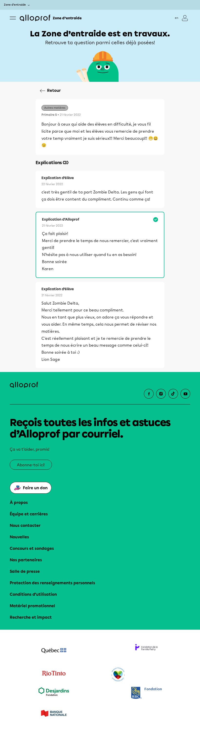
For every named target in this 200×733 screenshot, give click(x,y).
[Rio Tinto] (54, 674)
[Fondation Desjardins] (54, 693)
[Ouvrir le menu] (13, 17)
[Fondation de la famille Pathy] (146, 651)
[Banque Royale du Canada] (146, 693)
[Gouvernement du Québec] (54, 651)
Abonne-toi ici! (31, 465)
